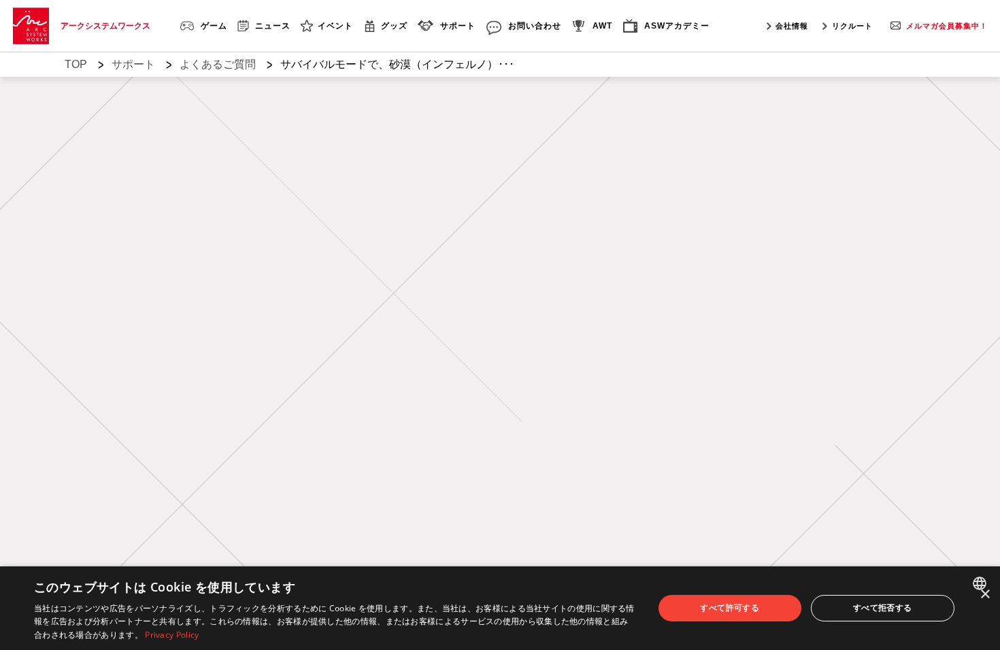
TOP (76, 64)
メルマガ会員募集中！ (947, 26)
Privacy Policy (172, 634)
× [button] (985, 594)
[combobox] (981, 583)
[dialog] (500, 608)
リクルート (852, 26)
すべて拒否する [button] (882, 607)
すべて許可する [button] (729, 607)
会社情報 (792, 26)
